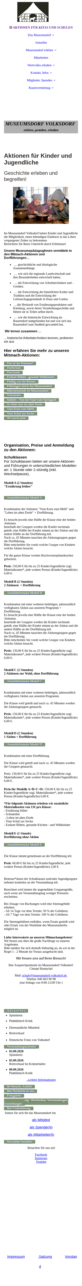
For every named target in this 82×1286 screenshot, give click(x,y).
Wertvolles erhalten (39, 65)
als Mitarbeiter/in (41, 1135)
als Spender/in (41, 1127)
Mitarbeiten (41, 57)
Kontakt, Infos (39, 72)
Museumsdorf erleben (39, 50)
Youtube (41, 1161)
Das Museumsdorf (39, 35)
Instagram (41, 1158)
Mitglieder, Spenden (39, 80)
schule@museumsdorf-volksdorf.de (44, 975)
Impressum (16, 1257)
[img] (41, 12)
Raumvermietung (39, 87)
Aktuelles (41, 42)
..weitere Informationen (41, 1079)
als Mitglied (41, 1120)
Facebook (41, 1154)
